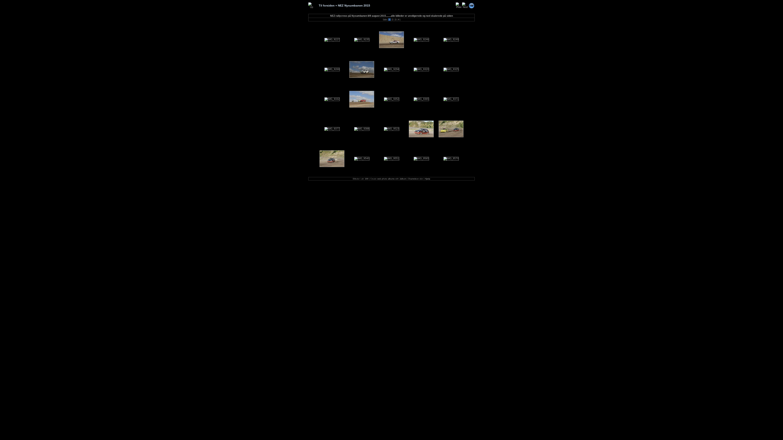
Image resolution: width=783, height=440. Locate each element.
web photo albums (386, 179)
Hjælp (427, 179)
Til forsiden (327, 5)
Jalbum (402, 179)
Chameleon (413, 179)
